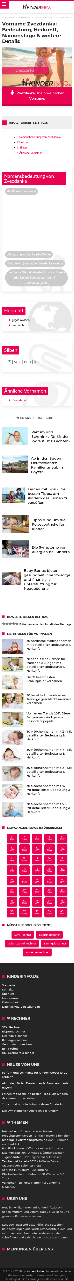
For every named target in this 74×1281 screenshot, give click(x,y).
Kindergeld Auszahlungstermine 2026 (28, 1139)
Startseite (8, 985)
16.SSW (12, 870)
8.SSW (37, 848)
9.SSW (49, 848)
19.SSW (49, 870)
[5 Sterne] (16, 623)
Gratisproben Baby (15, 1165)
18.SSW (37, 870)
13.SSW (37, 859)
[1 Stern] (3, 623)
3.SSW (37, 838)
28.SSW (37, 891)
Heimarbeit (10, 1131)
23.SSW (37, 880)
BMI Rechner (11, 1048)
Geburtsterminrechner (22, 943)
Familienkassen (13, 1148)
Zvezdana (19, 400)
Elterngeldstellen (14, 1152)
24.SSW (49, 880)
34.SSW (49, 901)
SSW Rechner (22, 934)
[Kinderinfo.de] (37, 7)
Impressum (10, 998)
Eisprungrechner (49, 934)
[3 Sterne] (10, 623)
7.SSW (24, 848)
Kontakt (7, 989)
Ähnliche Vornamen (29, 152)
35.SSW (62, 901)
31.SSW (12, 901)
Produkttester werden (17, 1135)
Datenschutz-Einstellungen (21, 1006)
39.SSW (49, 912)
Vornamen (9, 1182)
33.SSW (37, 901)
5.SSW (62, 838)
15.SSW (62, 859)
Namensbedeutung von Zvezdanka (39, 137)
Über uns (8, 993)
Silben (22, 147)
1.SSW (12, 838)
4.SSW (49, 838)
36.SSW (12, 912)
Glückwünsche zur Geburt (20, 1174)
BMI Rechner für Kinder (18, 1052)
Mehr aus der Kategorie (35, 417)
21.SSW (12, 880)
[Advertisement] (37, 223)
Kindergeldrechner (37, 952)
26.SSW (12, 891)
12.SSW (24, 859)
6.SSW (12, 848)
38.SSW (37, 912)
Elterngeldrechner (55, 943)
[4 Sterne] (13, 623)
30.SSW (62, 891)
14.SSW (49, 859)
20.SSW (62, 870)
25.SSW (62, 880)
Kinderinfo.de (35, 1271)
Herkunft (23, 142)
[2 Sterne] (7, 623)
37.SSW (24, 912)
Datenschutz (11, 1002)
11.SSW (12, 859)
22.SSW (24, 880)
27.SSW (24, 891)
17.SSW (24, 870)
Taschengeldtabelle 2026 (19, 1161)
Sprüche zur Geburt (15, 1169)
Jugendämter (11, 1157)
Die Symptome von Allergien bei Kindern (30, 1110)
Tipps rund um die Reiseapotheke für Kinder (33, 1104)
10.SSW (62, 848)
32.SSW (24, 901)
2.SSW (24, 838)
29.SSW (49, 891)
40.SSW (62, 912)
